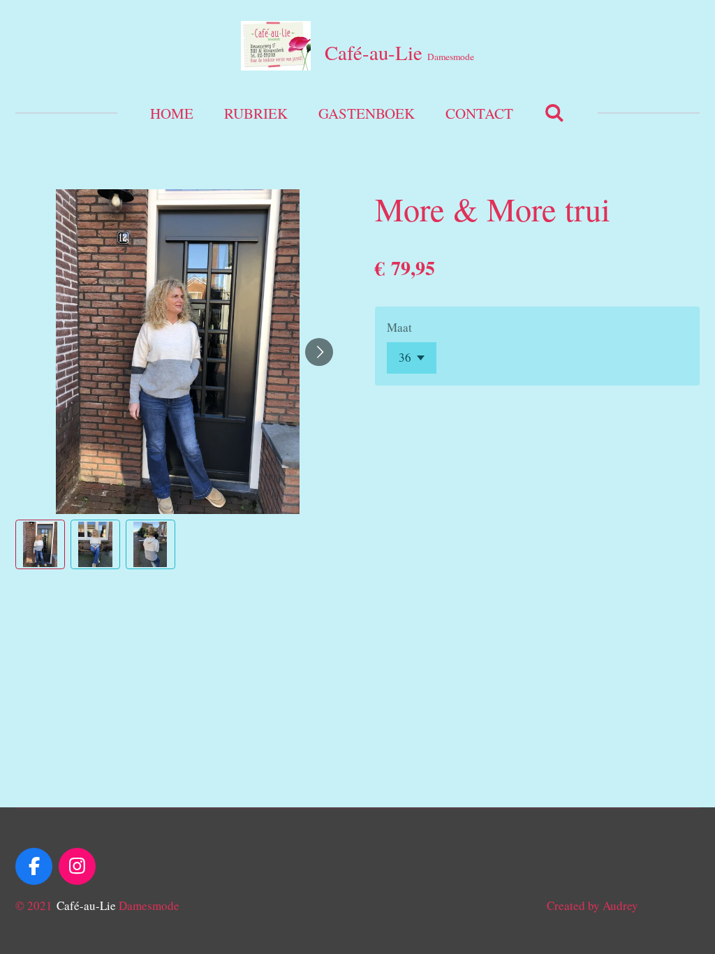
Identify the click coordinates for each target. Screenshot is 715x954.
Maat (399, 327)
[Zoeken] (554, 112)
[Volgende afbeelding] (319, 352)
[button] (40, 544)
